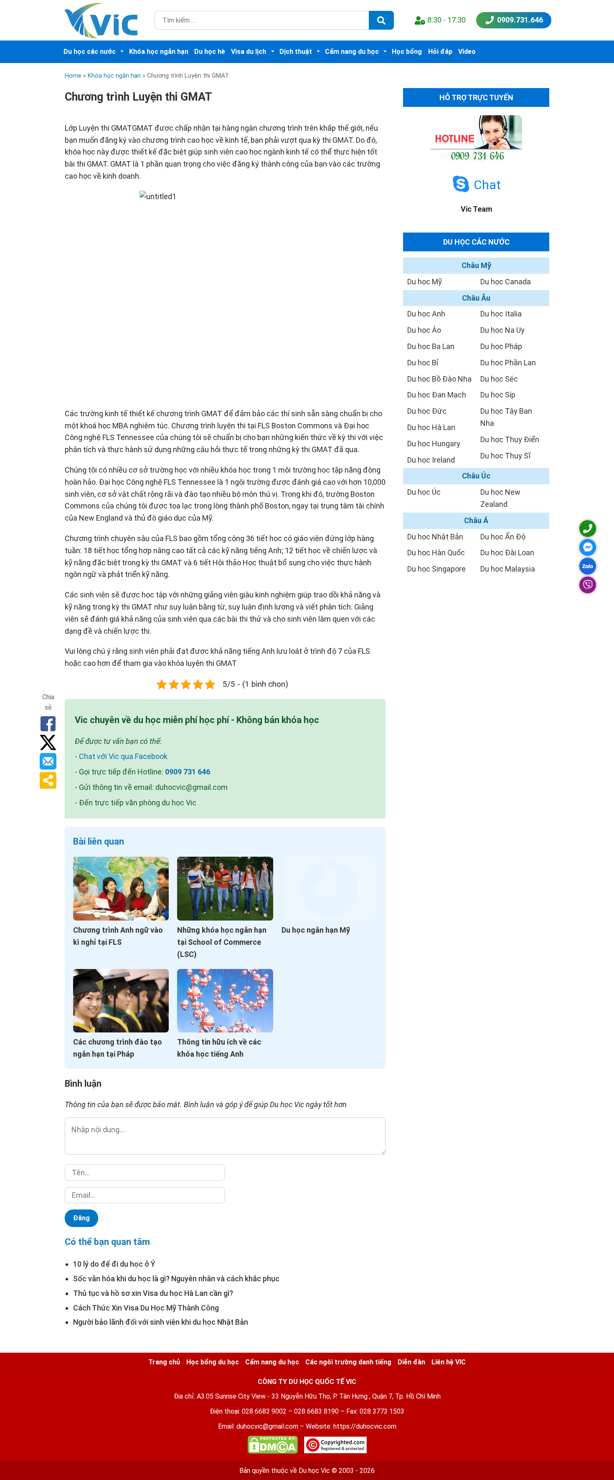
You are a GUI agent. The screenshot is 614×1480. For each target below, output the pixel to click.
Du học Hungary (433, 443)
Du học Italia (501, 313)
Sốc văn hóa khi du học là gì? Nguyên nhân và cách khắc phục (176, 1278)
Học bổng (407, 52)
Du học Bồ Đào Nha (439, 378)
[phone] (587, 528)
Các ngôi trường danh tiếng (348, 1362)
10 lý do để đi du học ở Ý (114, 1264)
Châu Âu (476, 297)
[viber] (587, 585)
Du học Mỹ (424, 281)
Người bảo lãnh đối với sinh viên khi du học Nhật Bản (160, 1322)
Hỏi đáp (440, 52)
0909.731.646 (520, 19)
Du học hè (209, 52)
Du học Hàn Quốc (436, 552)
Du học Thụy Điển (509, 439)
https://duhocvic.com (364, 1426)
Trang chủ (164, 1362)
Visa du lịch (248, 52)
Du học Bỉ (423, 362)
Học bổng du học (212, 1362)
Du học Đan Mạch (436, 394)
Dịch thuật (295, 52)
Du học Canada (505, 281)
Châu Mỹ (476, 265)
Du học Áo (424, 330)
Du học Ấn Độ (502, 536)
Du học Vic (314, 1471)
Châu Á (476, 520)
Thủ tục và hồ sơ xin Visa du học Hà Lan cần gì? (153, 1293)
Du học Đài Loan (507, 552)
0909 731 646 (187, 771)
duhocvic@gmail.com (267, 1426)
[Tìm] (381, 20)
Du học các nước (89, 52)
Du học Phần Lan (508, 362)
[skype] (461, 184)
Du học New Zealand (500, 498)
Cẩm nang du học (352, 52)
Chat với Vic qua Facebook (123, 756)
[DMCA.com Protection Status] (273, 1446)
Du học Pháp (501, 346)
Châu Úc (476, 475)
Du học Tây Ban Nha (506, 417)
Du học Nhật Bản (435, 536)
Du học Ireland (431, 459)
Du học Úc (424, 492)
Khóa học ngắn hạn (158, 52)
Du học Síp (497, 394)
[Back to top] (589, 1455)
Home (73, 75)
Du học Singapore (436, 568)
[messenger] (587, 547)
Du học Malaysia (507, 568)
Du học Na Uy (502, 330)
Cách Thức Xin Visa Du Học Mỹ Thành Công (146, 1307)
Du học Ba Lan (430, 346)
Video (467, 52)
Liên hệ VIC (448, 1362)
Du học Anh (426, 313)
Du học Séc (499, 378)
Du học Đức (427, 411)
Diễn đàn (411, 1362)
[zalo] (587, 566)
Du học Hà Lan (431, 427)
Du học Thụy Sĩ (505, 455)
